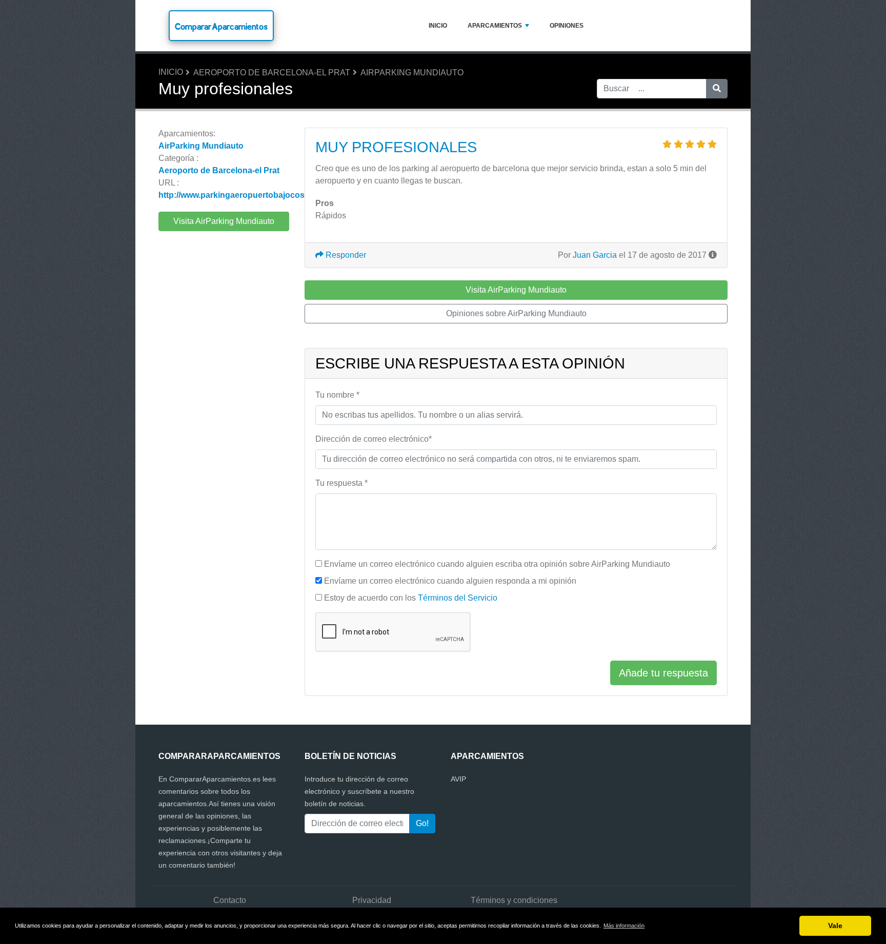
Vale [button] (835, 925)
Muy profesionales (396, 147)
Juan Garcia (595, 255)
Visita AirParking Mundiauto (223, 221)
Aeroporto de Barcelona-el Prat (271, 72)
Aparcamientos (495, 25)
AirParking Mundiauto (412, 72)
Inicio (438, 25)
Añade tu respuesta (663, 673)
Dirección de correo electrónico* (373, 439)
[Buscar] (717, 88)
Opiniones (566, 25)
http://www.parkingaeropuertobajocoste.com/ (245, 195)
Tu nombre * (337, 395)
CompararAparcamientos (221, 26)
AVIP (458, 779)
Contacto (229, 900)
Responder (345, 255)
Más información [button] (624, 925)
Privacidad (371, 900)
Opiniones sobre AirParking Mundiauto (516, 313)
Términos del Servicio (457, 597)
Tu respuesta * (341, 483)
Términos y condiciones (514, 900)
